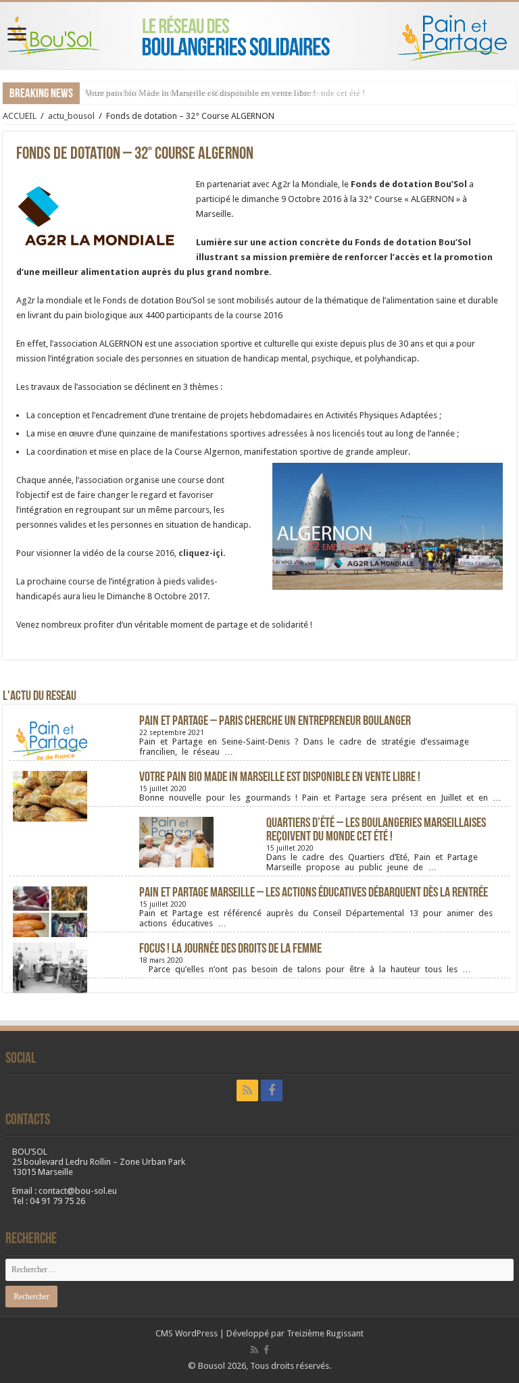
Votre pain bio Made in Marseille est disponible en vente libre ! (200, 93)
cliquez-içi (200, 553)
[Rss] (247, 1090)
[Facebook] (271, 1090)
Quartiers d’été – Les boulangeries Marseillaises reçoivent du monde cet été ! (376, 830)
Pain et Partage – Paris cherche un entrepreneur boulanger (275, 721)
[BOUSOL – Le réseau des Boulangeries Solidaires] (259, 35)
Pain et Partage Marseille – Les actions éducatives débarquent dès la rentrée (313, 893)
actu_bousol (71, 116)
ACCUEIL (19, 116)
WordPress (196, 1333)
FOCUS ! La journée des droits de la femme (230, 949)
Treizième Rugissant (325, 1333)
